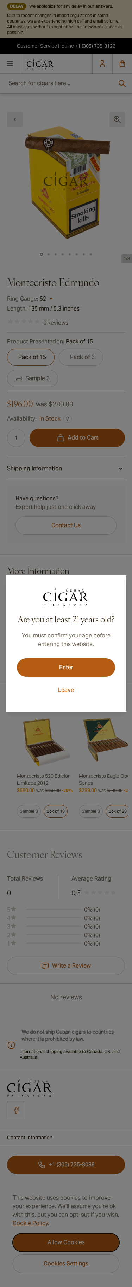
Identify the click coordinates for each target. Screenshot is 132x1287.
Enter (66, 667)
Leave (66, 690)
